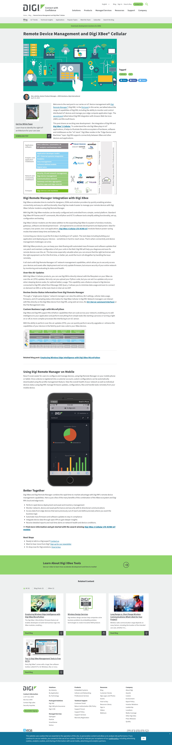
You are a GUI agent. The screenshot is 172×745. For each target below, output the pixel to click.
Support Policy (79, 712)
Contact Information (30, 694)
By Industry (53, 690)
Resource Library (105, 704)
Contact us (54, 541)
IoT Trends (34, 20)
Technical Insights (47, 20)
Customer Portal (80, 703)
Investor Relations (132, 704)
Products (88, 10)
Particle (51, 719)
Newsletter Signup (31, 711)
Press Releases (131, 719)
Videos (102, 710)
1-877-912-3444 (28, 697)
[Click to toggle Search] (147, 4)
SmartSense (53, 722)
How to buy (56, 547)
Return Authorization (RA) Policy (85, 706)
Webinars (103, 713)
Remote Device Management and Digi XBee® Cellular (49, 15)
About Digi (129, 690)
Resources (119, 10)
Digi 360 (51, 703)
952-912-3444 (27, 700)
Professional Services (82, 696)
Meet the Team (86, 20)
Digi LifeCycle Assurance (57, 706)
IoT (131, 74)
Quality (128, 721)
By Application (54, 693)
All (28, 588)
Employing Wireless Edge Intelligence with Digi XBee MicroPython (70, 357)
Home (25, 15)
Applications (60, 20)
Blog (114, 4)
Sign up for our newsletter (60, 544)
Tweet (144, 80)
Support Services (80, 715)
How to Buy (128, 4)
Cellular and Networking (83, 693)
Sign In (120, 4)
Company (142, 10)
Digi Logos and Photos (107, 696)
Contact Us (138, 4)
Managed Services (103, 10)
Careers (128, 696)
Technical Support (81, 701)
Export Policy (130, 701)
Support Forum (80, 709)
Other (51, 588)
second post (58, 116)
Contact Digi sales (29, 702)
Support (131, 10)
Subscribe (97, 20)
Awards (128, 693)
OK (144, 738)
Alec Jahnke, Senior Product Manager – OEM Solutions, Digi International (55, 96)
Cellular (123, 74)
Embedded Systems (81, 690)
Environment (130, 699)
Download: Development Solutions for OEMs (86, 26)
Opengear (52, 716)
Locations (129, 710)
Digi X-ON (52, 709)
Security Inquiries (29, 705)
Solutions (76, 10)
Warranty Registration (82, 718)
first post (85, 107)
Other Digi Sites (131, 716)
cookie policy (114, 738)
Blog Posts (39, 588)
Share (124, 80)
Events (102, 699)
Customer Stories (106, 693)
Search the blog (108, 20)
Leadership (129, 707)
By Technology (54, 696)
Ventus (51, 725)
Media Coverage (131, 713)
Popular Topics (72, 20)
